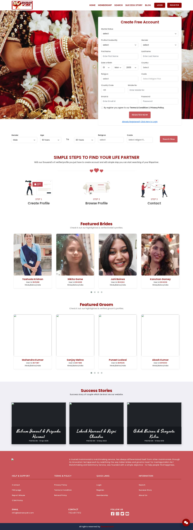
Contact (16, 485)
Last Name (146, 51)
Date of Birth (106, 62)
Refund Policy (60, 495)
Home (92, 5)
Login (160, 5)
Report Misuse (18, 495)
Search (118, 5)
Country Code (107, 85)
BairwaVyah (107, 526)
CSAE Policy (17, 500)
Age (42, 135)
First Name (106, 51)
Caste (144, 74)
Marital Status (107, 29)
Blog (148, 5)
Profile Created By (109, 40)
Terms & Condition (139, 107)
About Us (143, 495)
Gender (144, 40)
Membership (105, 5)
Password (145, 96)
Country (144, 62)
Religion (104, 74)
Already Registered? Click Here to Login (140, 121)
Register (174, 5)
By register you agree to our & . (134, 107)
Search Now (169, 139)
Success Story (133, 5)
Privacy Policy (157, 107)
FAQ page (16, 490)
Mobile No (132, 85)
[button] (186, 522)
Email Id (104, 96)
